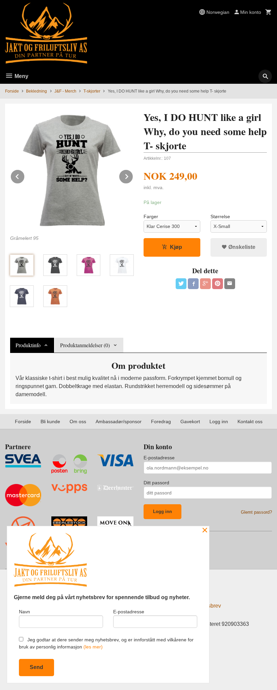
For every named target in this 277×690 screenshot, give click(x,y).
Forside (12, 91)
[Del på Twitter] (181, 283)
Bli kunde (50, 421)
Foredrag (161, 421)
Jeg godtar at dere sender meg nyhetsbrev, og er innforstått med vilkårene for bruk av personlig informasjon (106, 643)
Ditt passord (156, 482)
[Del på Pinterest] (217, 283)
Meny (20, 76)
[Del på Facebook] (193, 283)
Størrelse (220, 216)
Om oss (78, 421)
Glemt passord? (256, 512)
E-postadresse (159, 457)
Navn (24, 611)
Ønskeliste (241, 247)
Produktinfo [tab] (28, 345)
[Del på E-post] (229, 283)
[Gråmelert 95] (71, 170)
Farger (151, 216)
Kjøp (176, 247)
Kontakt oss (249, 421)
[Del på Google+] (205, 283)
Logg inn (218, 421)
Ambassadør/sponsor (119, 421)
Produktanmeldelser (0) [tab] (85, 345)
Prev (24, 175)
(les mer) (93, 646)
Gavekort (190, 421)
